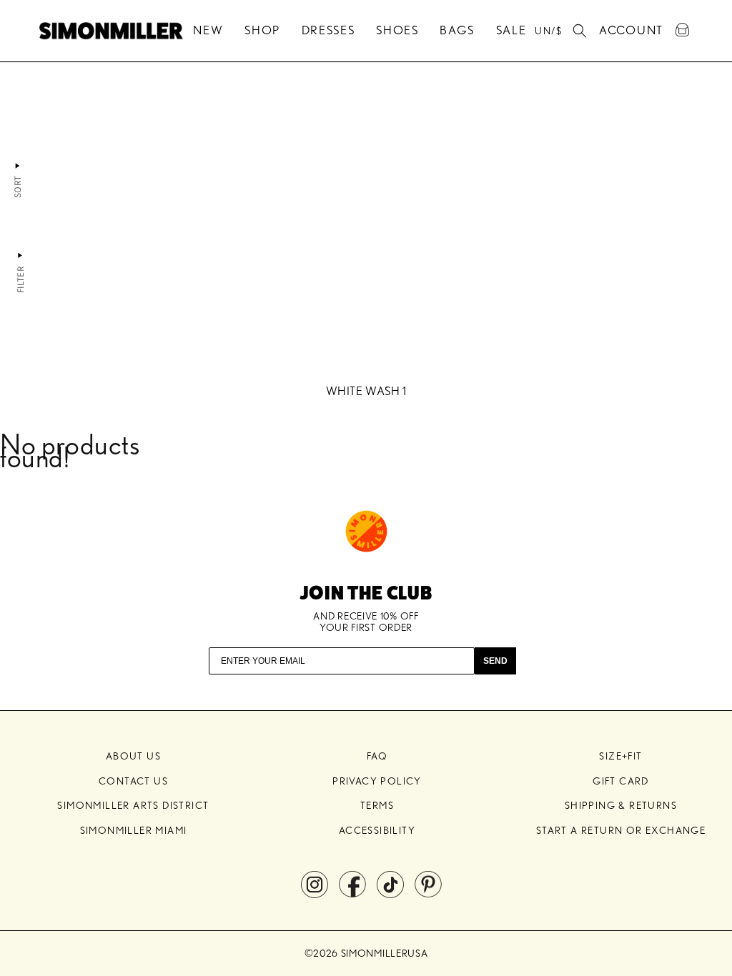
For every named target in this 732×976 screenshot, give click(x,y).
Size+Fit (620, 756)
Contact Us (133, 781)
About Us (133, 756)
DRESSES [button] (328, 30)
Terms (377, 805)
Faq (377, 756)
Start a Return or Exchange (621, 830)
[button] (580, 31)
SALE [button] (511, 30)
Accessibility (377, 830)
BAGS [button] (457, 30)
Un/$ (548, 30)
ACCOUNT (631, 27)
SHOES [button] (397, 30)
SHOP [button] (262, 30)
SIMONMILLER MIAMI (133, 830)
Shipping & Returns (621, 805)
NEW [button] (208, 30)
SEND (495, 661)
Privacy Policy (377, 781)
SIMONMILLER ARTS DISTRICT (133, 805)
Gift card (621, 781)
